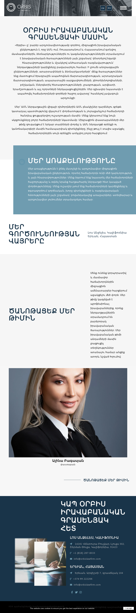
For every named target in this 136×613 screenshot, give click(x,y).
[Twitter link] (76, 592)
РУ (109, 8)
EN (102, 8)
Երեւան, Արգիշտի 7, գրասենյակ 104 (98, 572)
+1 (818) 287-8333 (83, 552)
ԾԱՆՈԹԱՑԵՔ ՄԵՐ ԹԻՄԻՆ (106, 480)
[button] (123, 7)
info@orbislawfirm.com (87, 558)
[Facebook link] (72, 592)
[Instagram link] (80, 592)
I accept (129, 608)
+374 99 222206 (82, 578)
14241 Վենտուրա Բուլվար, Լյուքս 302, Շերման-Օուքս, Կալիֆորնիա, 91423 (97, 545)
